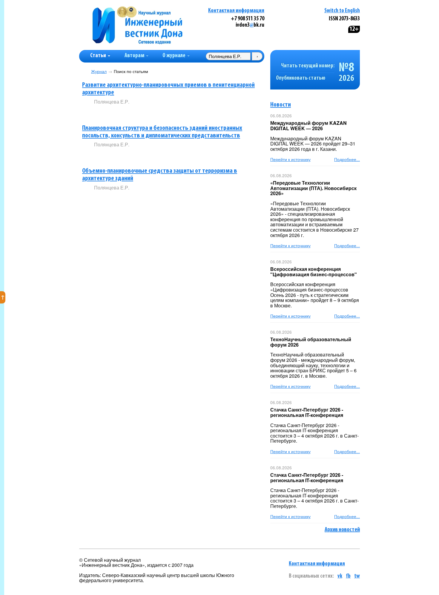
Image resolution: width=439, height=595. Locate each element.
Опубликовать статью (300, 78)
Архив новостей (342, 530)
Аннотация (106, 112)
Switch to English (342, 11)
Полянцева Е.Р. (111, 101)
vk (339, 576)
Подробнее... (347, 159)
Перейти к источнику (290, 159)
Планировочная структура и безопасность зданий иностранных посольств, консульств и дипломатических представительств (162, 132)
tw (357, 576)
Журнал (99, 71)
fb (348, 576)
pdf (139, 111)
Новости (280, 104)
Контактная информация (236, 11)
